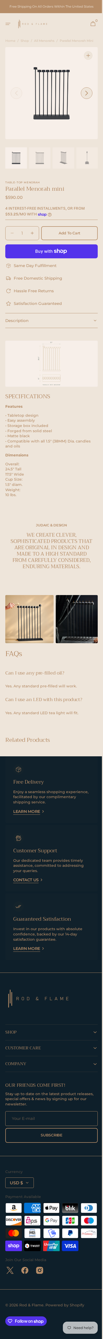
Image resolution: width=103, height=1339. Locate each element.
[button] (8, 24)
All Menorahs (44, 41)
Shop (25, 41)
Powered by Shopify (64, 1320)
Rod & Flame (31, 1320)
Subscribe (49, 1137)
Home (10, 41)
